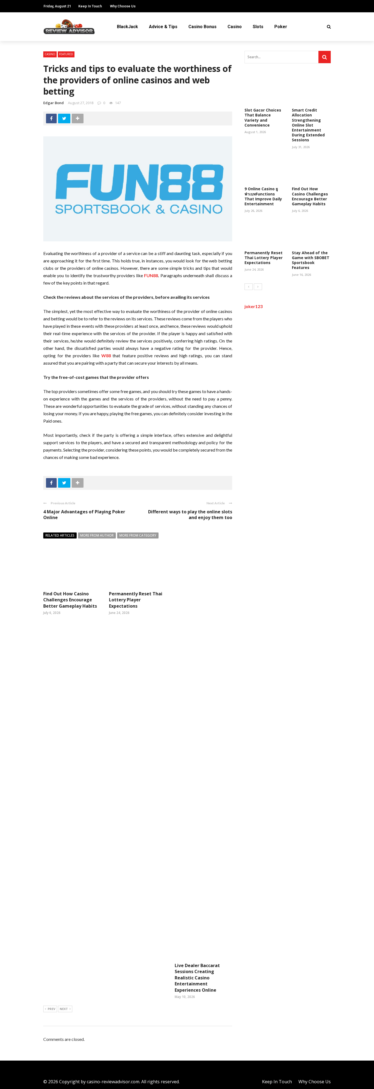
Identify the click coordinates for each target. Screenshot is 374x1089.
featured (66, 54)
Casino (235, 26)
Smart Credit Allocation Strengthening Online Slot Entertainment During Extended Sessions (308, 124)
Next (64, 1009)
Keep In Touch (90, 6)
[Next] (258, 286)
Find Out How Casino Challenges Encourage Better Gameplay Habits (70, 600)
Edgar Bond (53, 102)
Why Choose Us (123, 6)
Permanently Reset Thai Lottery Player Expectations (135, 600)
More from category (137, 535)
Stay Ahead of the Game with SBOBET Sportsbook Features (310, 260)
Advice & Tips (163, 26)
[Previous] (248, 286)
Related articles (59, 535)
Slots (258, 26)
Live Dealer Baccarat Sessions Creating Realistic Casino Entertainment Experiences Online (197, 977)
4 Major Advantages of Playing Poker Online (84, 514)
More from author (97, 535)
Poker (280, 26)
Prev (51, 1009)
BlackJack (127, 26)
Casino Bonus (202, 26)
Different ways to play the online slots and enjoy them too (190, 514)
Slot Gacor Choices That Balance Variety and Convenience (262, 117)
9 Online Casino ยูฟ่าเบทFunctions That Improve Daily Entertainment (263, 196)
